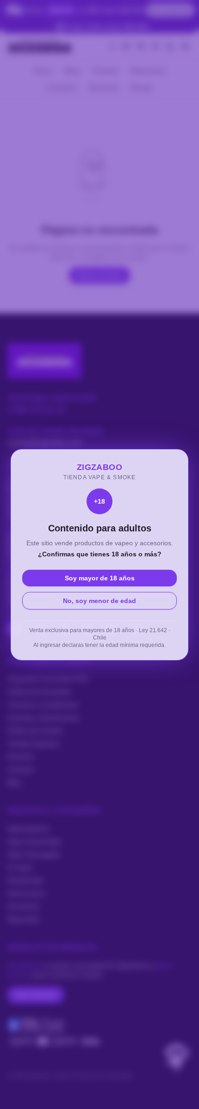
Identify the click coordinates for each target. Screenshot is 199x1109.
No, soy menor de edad (99, 600)
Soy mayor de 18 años (100, 578)
